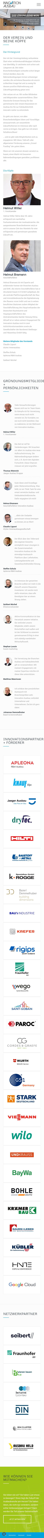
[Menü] (38, 4)
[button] (4, 1534)
